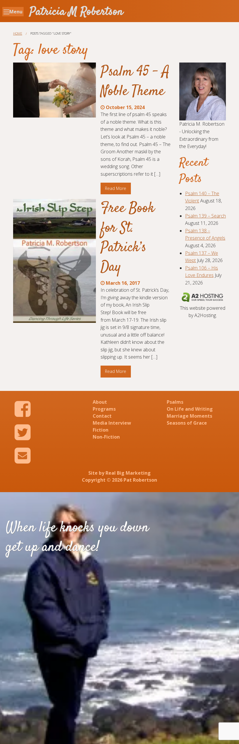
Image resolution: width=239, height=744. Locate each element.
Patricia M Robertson (76, 12)
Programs (104, 409)
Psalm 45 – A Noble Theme (135, 82)
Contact (102, 416)
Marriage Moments (189, 416)
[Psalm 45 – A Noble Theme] (54, 90)
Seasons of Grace (187, 423)
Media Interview (112, 423)
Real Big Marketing (128, 473)
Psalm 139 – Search (205, 216)
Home (17, 33)
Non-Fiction (106, 437)
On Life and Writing (190, 409)
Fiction (100, 430)
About (100, 402)
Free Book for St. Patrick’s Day (127, 238)
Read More (115, 188)
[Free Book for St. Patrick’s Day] (54, 261)
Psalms (175, 402)
